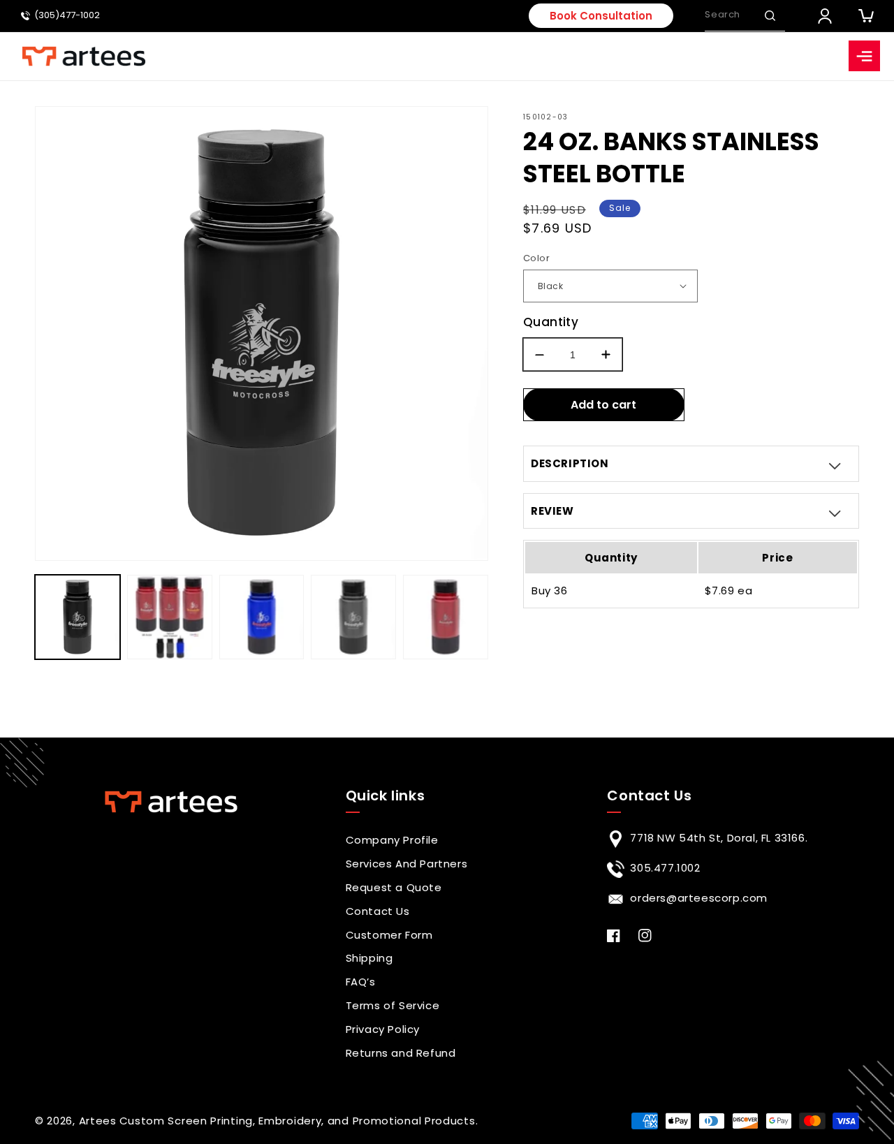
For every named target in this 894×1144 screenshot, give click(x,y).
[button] (769, 15)
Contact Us (378, 911)
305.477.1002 (665, 867)
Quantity (550, 322)
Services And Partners (407, 863)
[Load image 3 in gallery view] (262, 617)
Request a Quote (394, 887)
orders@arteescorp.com (699, 897)
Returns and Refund (401, 1053)
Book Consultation (601, 15)
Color (536, 258)
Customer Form (389, 934)
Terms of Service (393, 1005)
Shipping (369, 958)
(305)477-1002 (67, 16)
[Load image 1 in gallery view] (77, 617)
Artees (98, 1120)
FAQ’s (361, 981)
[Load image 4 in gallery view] (353, 617)
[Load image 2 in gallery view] (169, 617)
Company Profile (392, 840)
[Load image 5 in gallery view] (445, 617)
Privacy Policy (383, 1029)
